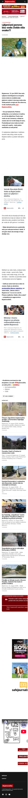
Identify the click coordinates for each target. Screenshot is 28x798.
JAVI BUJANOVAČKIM (13, 16)
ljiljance (7, 389)
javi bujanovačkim (10, 387)
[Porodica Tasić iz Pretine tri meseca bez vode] (14, 442)
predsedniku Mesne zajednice (12, 288)
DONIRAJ (16, 385)
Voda (6, 391)
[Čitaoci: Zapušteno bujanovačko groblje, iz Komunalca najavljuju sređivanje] (14, 409)
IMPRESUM (4, 775)
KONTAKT (4, 778)
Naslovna (4, 16)
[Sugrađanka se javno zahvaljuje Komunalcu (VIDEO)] (14, 540)
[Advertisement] (14, 75)
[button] (3, 2)
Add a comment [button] (9, 396)
